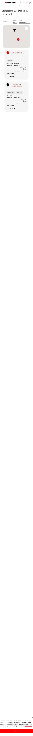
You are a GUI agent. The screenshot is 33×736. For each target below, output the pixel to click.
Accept (16, 731)
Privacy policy (28, 726)
